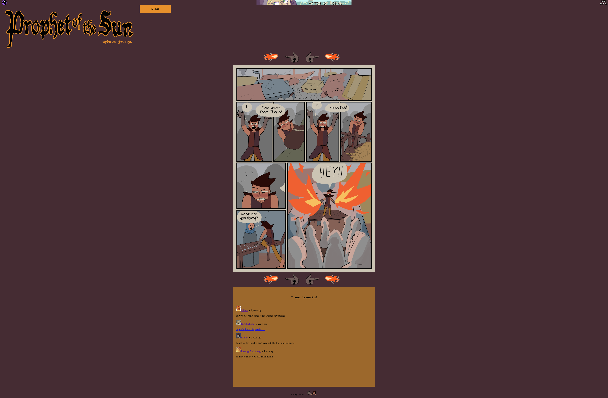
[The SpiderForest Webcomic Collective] (4, 2)
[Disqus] (304, 344)
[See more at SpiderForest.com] (603, 2)
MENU (155, 9)
